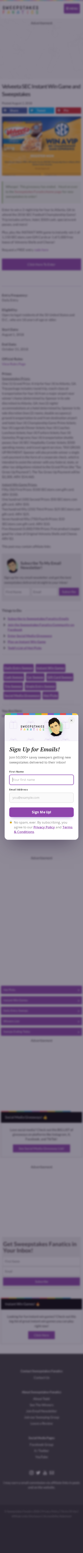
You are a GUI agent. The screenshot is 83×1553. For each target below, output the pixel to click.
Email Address (18, 789)
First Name (16, 771)
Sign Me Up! (41, 812)
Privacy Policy (44, 827)
